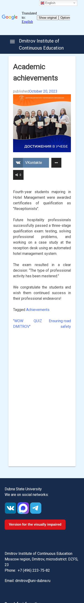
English (49, 3)
